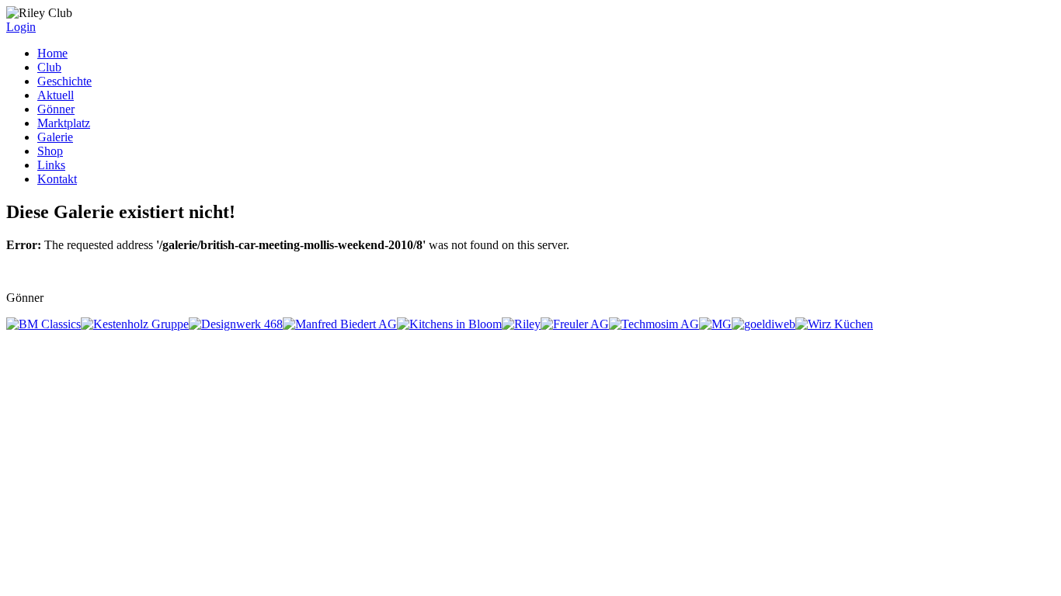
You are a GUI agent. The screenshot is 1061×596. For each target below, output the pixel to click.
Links (51, 165)
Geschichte (64, 81)
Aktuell (55, 95)
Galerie (55, 137)
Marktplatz (63, 123)
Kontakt (57, 178)
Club (49, 67)
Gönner (56, 109)
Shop (50, 151)
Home (52, 53)
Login (21, 26)
